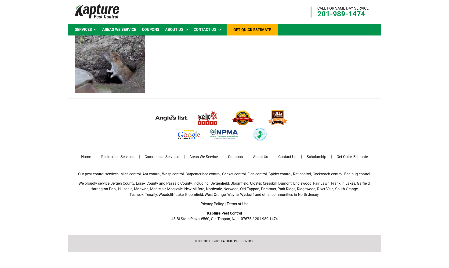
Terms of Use (237, 204)
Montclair (158, 189)
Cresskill (270, 183)
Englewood (302, 183)
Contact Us (287, 157)
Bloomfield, (194, 194)
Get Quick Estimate (352, 157)
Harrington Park (103, 189)
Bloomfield (239, 183)
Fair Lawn (321, 183)
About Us (260, 157)
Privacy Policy (212, 204)
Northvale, (214, 189)
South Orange (346, 189)
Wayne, (233, 194)
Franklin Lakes (343, 183)
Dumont (285, 183)
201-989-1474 (341, 14)
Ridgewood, (306, 189)
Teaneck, (137, 194)
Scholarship (316, 157)
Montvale (175, 189)
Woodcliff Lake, (171, 194)
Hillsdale (125, 189)
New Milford (194, 189)
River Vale (325, 189)
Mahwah (141, 189)
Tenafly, (151, 194)
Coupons (235, 157)
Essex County (147, 183)
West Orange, (215, 194)
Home (86, 157)
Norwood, (231, 189)
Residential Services (117, 157)
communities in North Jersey (295, 194)
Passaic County (179, 183)
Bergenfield (219, 183)
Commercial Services (162, 157)
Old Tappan (249, 189)
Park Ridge (286, 189)
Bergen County (122, 183)
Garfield (363, 183)
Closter (255, 183)
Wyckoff (247, 194)
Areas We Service (203, 157)
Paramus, (269, 189)
